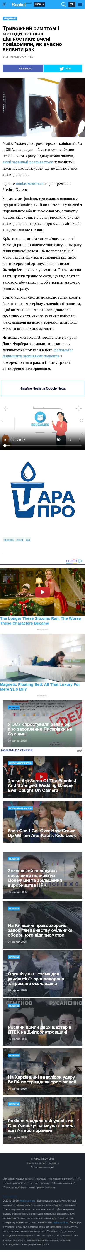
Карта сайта (10, 1196)
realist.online (60, 1222)
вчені (20, 539)
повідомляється (29, 183)
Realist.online (27, 1200)
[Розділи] (80, 2)
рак (28, 539)
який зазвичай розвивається (28, 162)
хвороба (9, 539)
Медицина (10, 18)
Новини (14, 707)
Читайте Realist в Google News (43, 388)
